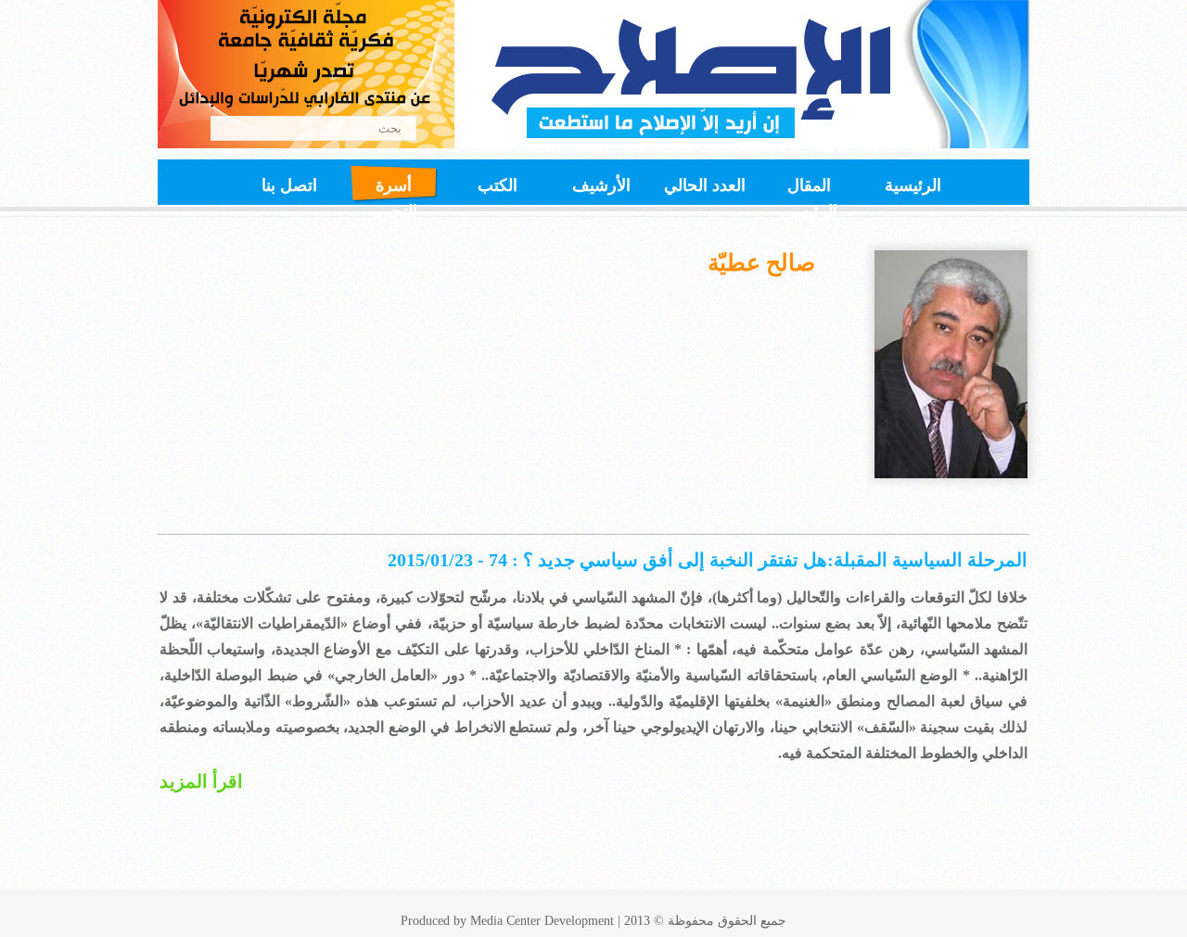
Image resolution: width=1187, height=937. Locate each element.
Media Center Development (542, 921)
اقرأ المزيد (201, 781)
